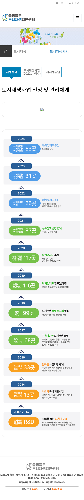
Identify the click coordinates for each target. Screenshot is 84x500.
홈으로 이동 (6, 51)
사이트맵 (74, 3)
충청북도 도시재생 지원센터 (22, 17)
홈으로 (59, 3)
